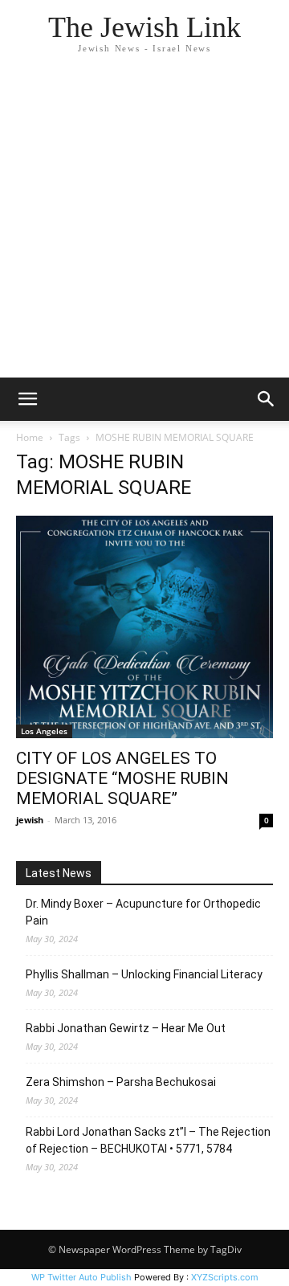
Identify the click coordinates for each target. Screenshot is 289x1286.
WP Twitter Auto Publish (81, 1277)
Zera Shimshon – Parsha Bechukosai (121, 1082)
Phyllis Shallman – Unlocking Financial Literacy (144, 974)
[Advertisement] (144, 224)
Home (29, 437)
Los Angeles (44, 731)
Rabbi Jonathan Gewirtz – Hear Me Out (126, 1028)
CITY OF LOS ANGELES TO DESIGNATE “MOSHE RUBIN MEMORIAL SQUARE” (122, 778)
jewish (29, 820)
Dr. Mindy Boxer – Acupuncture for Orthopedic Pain (143, 912)
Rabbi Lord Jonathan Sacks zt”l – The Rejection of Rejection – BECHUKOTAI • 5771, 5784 (148, 1140)
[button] (27, 399)
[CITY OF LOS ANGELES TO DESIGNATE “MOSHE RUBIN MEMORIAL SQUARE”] (144, 627)
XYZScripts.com (224, 1277)
